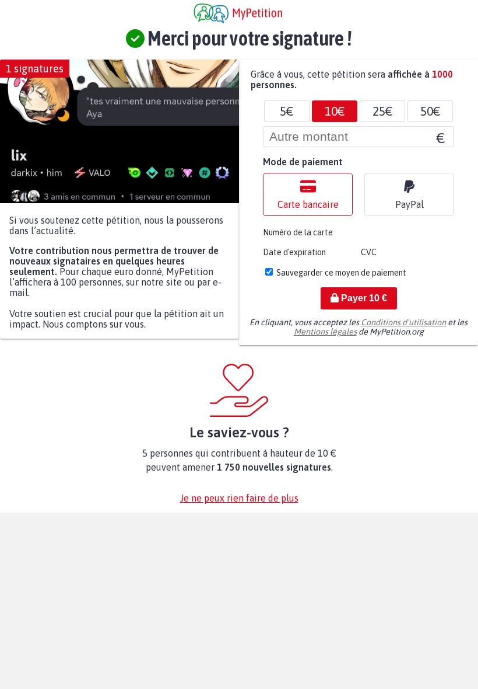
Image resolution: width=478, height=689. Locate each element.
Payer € (363, 298)
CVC (369, 252)
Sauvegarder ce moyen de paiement (341, 272)
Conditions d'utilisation (403, 322)
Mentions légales (325, 331)
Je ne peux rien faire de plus (239, 498)
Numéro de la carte (298, 232)
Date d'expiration (294, 252)
